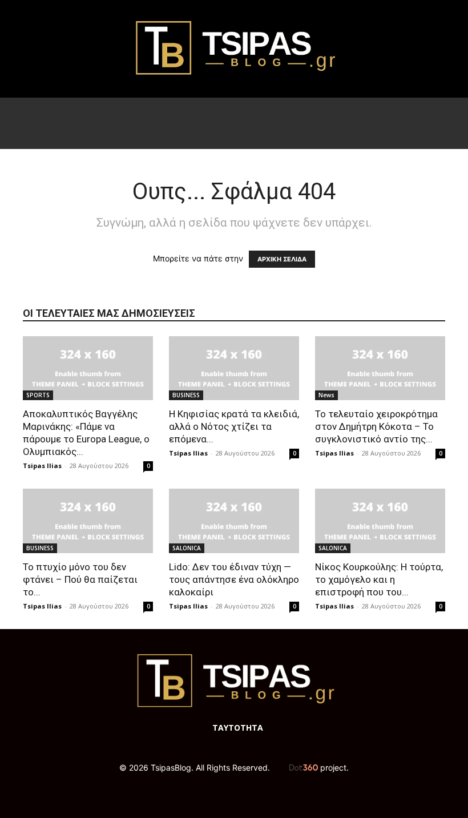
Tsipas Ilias (42, 465)
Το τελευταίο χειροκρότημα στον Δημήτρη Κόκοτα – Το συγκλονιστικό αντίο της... (376, 426)
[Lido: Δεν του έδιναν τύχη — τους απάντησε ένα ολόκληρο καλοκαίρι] (234, 521)
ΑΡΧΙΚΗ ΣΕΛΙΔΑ (281, 259)
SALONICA (186, 548)
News (326, 395)
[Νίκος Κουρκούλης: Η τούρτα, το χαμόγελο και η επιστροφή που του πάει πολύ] (380, 521)
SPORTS (38, 395)
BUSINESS (186, 395)
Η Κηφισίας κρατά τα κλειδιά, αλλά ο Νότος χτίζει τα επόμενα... (234, 426)
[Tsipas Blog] (234, 49)
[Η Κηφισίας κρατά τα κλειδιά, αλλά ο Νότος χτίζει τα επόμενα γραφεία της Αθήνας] (234, 368)
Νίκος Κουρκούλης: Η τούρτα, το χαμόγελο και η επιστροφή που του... (379, 579)
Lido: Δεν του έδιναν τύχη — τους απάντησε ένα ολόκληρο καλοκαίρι (234, 579)
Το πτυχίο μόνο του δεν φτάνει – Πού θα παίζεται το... (80, 579)
